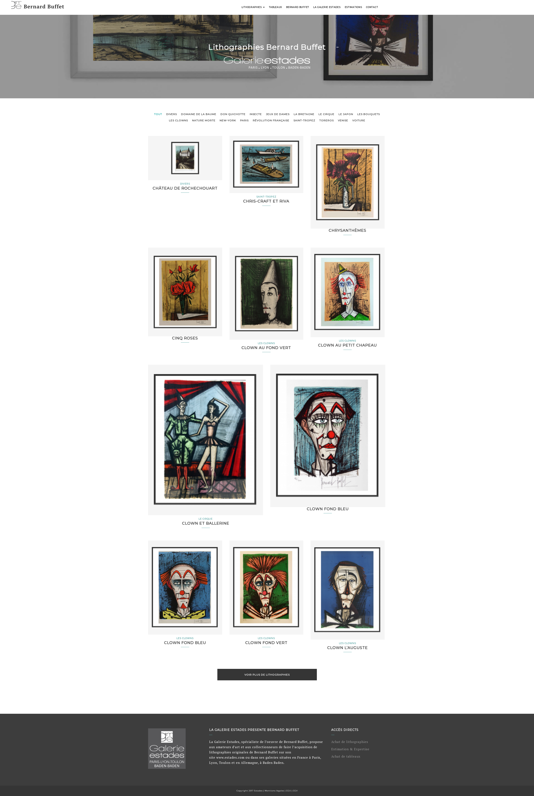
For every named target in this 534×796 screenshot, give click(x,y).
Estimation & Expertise (350, 749)
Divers (171, 114)
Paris (244, 120)
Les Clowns (178, 120)
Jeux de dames (278, 114)
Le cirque (326, 114)
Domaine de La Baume (198, 114)
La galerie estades (327, 7)
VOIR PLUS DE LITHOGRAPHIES (267, 674)
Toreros (326, 120)
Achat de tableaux (345, 756)
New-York (228, 120)
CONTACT (372, 7)
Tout (158, 114)
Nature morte (203, 120)
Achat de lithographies (349, 742)
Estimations (353, 7)
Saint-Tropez (304, 120)
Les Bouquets (368, 114)
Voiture (358, 120)
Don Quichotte (233, 114)
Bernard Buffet (297, 7)
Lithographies (252, 7)
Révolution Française (271, 120)
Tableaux (275, 7)
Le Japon (346, 114)
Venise (343, 120)
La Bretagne (304, 114)
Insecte (256, 114)
